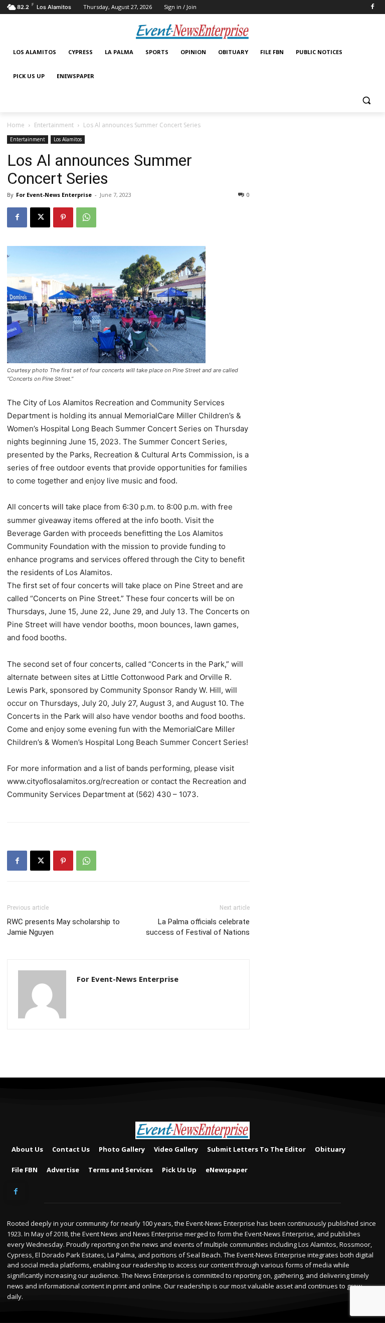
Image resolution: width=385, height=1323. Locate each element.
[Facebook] (372, 7)
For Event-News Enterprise (54, 194)
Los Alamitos (68, 139)
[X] (40, 217)
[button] (366, 100)
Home (16, 125)
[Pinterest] (63, 217)
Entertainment (54, 125)
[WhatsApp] (86, 217)
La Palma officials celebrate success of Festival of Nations (198, 927)
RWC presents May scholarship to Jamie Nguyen (63, 927)
